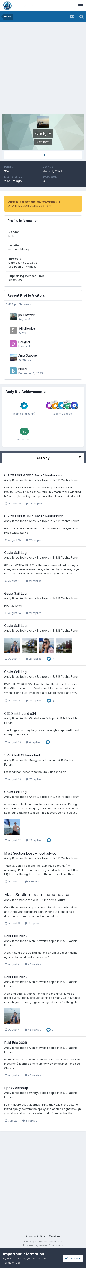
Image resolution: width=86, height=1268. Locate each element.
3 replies (34, 881)
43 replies (34, 964)
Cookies (55, 1236)
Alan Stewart (37, 941)
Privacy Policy (35, 1236)
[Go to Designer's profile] (13, 343)
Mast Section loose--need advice (30, 853)
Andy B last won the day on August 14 (34, 201)
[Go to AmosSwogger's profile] (13, 357)
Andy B (9, 480)
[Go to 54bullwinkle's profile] (13, 330)
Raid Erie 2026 (15, 936)
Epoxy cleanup (16, 1088)
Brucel (22, 369)
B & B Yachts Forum (66, 480)
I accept (74, 1258)
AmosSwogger (28, 355)
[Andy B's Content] (43, 155)
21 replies (35, 580)
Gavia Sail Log (15, 553)
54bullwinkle (26, 328)
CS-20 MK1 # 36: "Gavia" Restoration (33, 475)
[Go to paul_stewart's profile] (13, 316)
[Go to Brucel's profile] (13, 370)
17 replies (35, 779)
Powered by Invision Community (43, 1245)
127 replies (35, 503)
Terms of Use (12, 1262)
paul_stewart (26, 315)
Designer (24, 342)
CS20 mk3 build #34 (20, 713)
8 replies (31, 1120)
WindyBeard (37, 718)
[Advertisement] (43, 66)
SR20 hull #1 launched (22, 755)
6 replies (34, 742)
